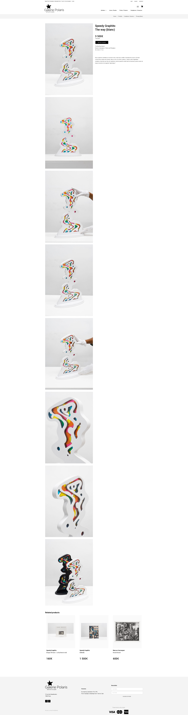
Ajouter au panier (102, 42)
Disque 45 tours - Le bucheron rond (56, 652)
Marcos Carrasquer (119, 650)
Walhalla (82, 652)
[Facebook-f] (46, 701)
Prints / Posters (124, 10)
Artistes (103, 10)
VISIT (131, 1)
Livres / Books (113, 10)
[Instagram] (49, 701)
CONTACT (141, 1)
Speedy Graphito (105, 25)
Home (114, 16)
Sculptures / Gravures (136, 10)
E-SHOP (135, 1)
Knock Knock (117, 652)
